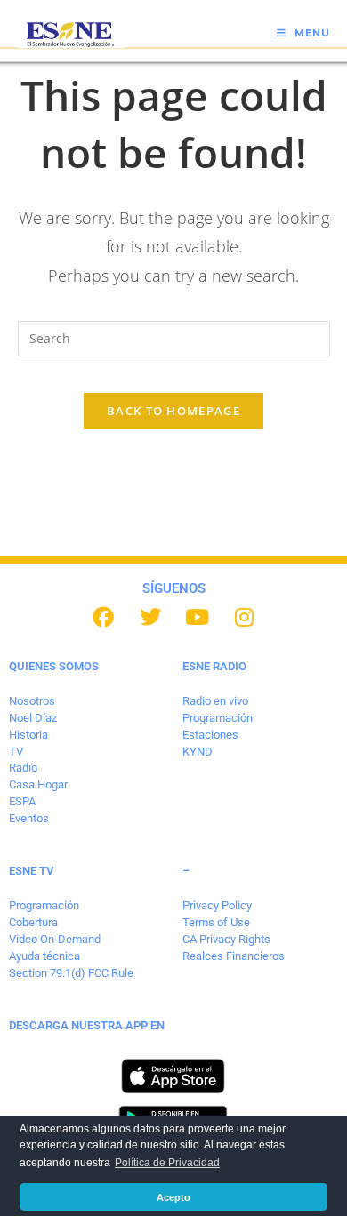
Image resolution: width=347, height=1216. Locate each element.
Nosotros (32, 701)
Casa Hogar (38, 784)
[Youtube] (197, 617)
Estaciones (210, 734)
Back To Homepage (173, 411)
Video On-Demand (55, 939)
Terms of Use (216, 922)
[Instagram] (244, 617)
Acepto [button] (173, 1197)
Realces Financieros (233, 956)
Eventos (29, 818)
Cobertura (33, 922)
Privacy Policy (217, 905)
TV (16, 751)
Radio (23, 767)
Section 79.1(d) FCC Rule (71, 973)
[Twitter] (150, 617)
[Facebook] (103, 617)
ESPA (22, 801)
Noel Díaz (33, 717)
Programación (217, 717)
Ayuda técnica (44, 956)
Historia (28, 734)
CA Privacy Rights (226, 939)
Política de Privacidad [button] (167, 1162)
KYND (197, 751)
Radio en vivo (215, 701)
